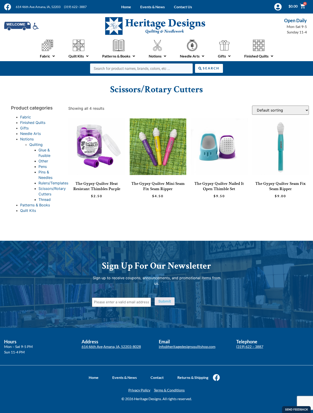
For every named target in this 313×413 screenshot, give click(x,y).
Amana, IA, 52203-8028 (122, 346)
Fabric (25, 117)
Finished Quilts (32, 122)
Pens (42, 166)
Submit (164, 301)
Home (126, 7)
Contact (157, 377)
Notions (27, 139)
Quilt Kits (28, 210)
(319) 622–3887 (75, 7)
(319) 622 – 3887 (249, 346)
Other (43, 161)
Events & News (152, 7)
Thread (44, 199)
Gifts (24, 128)
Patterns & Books (35, 205)
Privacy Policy (139, 390)
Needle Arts (30, 133)
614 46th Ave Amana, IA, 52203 (38, 7)
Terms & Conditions (169, 390)
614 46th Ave (92, 346)
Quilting (36, 144)
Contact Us (183, 7)
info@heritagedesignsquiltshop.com (187, 346)
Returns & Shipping (192, 377)
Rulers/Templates (53, 183)
